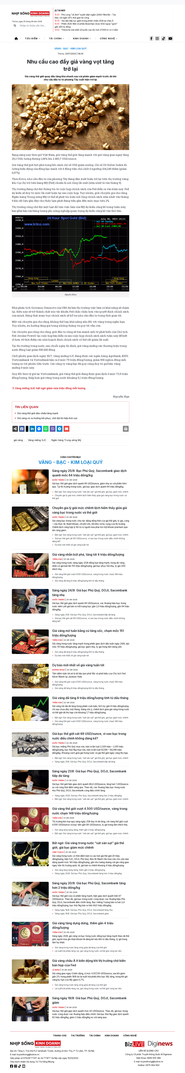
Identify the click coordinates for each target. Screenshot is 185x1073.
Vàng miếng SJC (37, 440)
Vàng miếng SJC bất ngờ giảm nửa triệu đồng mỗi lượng (49, 388)
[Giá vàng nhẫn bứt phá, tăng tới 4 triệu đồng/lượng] (30, 565)
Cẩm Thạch (58, 852)
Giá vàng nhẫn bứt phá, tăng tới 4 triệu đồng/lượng (88, 554)
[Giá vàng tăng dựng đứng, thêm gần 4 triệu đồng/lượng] (30, 934)
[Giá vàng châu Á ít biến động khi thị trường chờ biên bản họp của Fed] (30, 971)
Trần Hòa (57, 559)
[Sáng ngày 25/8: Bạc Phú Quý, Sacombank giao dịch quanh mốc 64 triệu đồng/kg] (30, 481)
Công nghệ (108, 38)
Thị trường (78, 1035)
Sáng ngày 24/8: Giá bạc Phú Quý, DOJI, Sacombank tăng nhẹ (89, 593)
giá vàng (18, 440)
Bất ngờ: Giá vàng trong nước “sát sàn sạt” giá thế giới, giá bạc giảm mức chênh (91, 492)
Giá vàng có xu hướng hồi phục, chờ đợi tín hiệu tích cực (47, 418)
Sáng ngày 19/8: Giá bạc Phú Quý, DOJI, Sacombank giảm (81, 913)
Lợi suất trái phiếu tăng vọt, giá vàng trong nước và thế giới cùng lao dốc (88, 951)
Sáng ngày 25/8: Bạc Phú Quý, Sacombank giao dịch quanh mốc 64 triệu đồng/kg (89, 473)
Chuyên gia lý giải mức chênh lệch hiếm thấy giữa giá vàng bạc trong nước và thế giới (89, 496)
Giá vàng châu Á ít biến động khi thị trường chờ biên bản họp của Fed (89, 963)
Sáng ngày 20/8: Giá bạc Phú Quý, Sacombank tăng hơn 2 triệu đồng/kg (88, 795)
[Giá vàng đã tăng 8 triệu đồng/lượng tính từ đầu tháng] (30, 709)
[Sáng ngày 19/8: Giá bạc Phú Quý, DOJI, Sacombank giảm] (30, 1009)
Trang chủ (59, 1035)
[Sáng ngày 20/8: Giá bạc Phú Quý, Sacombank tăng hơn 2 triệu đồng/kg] (30, 894)
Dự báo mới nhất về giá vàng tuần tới (71, 545)
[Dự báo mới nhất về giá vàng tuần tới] (30, 676)
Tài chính (56, 38)
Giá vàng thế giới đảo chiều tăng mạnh (37, 413)
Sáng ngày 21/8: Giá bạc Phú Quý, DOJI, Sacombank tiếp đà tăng (84, 615)
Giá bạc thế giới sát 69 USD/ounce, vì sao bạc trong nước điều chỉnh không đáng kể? (88, 539)
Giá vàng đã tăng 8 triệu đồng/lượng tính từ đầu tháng (79, 581)
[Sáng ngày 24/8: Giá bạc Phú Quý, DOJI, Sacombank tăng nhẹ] (30, 601)
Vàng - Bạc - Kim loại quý (70, 48)
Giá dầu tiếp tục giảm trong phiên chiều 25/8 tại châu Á (87, 20)
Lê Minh (56, 970)
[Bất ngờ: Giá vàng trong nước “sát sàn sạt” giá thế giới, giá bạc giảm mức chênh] (30, 854)
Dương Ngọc (58, 670)
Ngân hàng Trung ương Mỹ (66, 440)
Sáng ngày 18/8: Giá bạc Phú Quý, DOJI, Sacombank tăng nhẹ (83, 910)
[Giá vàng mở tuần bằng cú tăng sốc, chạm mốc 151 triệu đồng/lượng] (30, 641)
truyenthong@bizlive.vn (28, 1054)
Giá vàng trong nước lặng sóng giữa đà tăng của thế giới (80, 947)
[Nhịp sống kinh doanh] (35, 1044)
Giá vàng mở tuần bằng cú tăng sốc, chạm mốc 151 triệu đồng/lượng (88, 633)
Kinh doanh (81, 38)
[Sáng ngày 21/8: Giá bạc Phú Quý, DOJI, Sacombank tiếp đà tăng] (30, 782)
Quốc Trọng (58, 480)
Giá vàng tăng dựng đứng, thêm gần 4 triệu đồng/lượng (79, 830)
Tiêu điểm (31, 38)
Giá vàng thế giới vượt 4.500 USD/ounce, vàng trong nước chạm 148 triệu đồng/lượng (87, 575)
